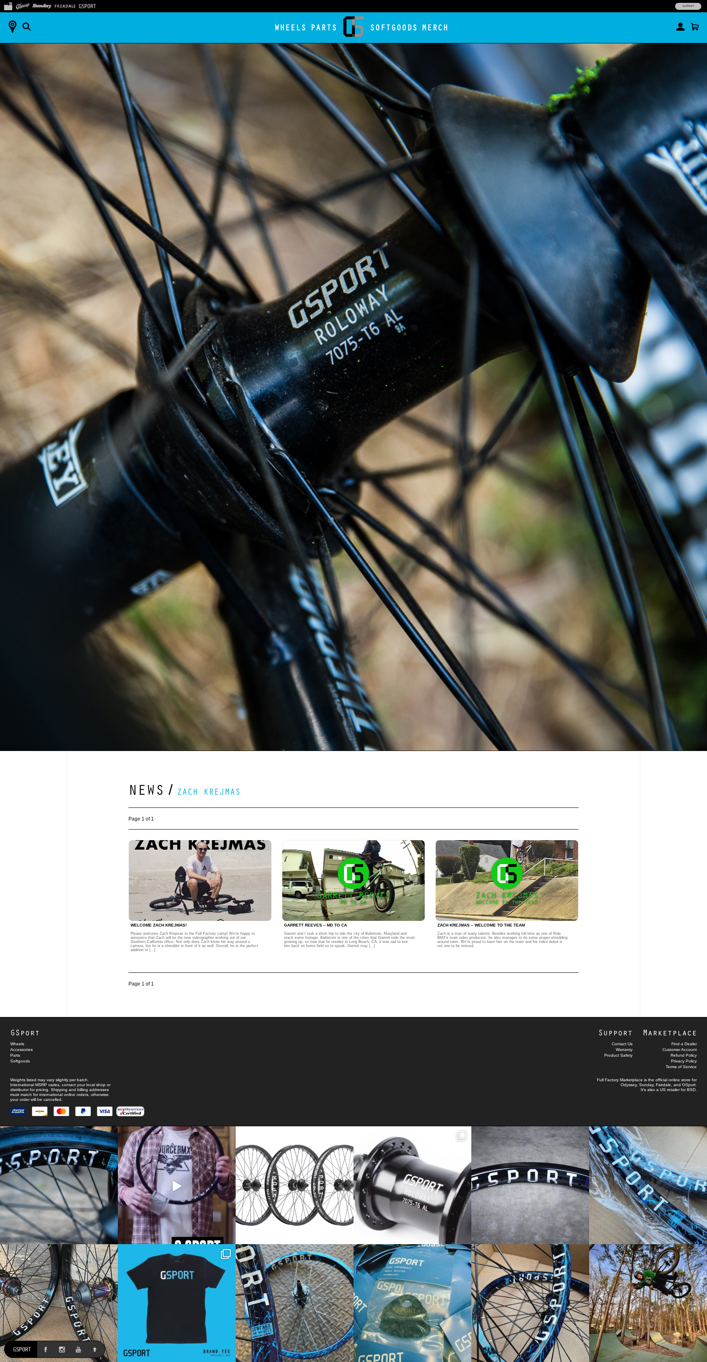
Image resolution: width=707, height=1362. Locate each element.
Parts (324, 27)
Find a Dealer (684, 1044)
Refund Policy (684, 1055)
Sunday (646, 1084)
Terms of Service (681, 1066)
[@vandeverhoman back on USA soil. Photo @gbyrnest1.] (648, 1303)
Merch (435, 27)
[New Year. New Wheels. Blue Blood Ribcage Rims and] (530, 1303)
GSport (25, 1032)
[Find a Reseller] (12, 26)
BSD (691, 1089)
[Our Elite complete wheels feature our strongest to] (295, 1185)
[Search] (26, 26)
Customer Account (679, 1049)
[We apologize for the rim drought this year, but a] (59, 1185)
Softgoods (394, 27)
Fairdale (663, 1084)
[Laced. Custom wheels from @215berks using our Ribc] (295, 1303)
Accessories (21, 1049)
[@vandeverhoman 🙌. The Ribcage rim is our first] (177, 1185)
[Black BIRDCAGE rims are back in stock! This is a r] (530, 1185)
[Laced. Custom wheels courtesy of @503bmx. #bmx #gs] (59, 1303)
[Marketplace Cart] (695, 26)
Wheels (290, 27)
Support (688, 6)
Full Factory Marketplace (620, 1080)
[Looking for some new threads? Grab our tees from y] (177, 1303)
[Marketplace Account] (680, 26)
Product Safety (618, 1055)
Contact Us (622, 1044)
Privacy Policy (684, 1061)
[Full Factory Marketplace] (8, 5)
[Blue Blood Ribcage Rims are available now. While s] (648, 1185)
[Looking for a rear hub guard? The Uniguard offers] (412, 1303)
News (146, 789)
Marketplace (670, 1032)
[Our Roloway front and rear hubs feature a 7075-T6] (412, 1185)
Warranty (624, 1049)
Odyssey (629, 1084)
